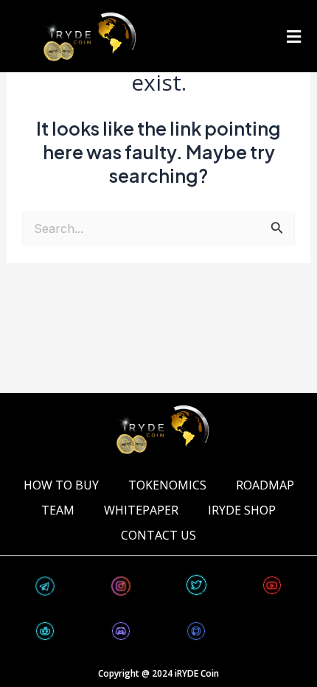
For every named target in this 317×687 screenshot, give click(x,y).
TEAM (57, 510)
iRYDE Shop (242, 510)
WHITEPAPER (141, 510)
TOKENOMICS (167, 485)
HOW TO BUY (61, 485)
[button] (293, 36)
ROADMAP (265, 485)
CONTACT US (158, 535)
